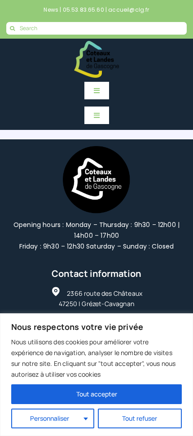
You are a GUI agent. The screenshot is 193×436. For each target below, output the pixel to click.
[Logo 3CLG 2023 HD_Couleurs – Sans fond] (96, 45)
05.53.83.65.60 (83, 9)
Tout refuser (139, 418)
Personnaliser (49, 418)
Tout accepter (96, 394)
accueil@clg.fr (128, 9)
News (51, 9)
